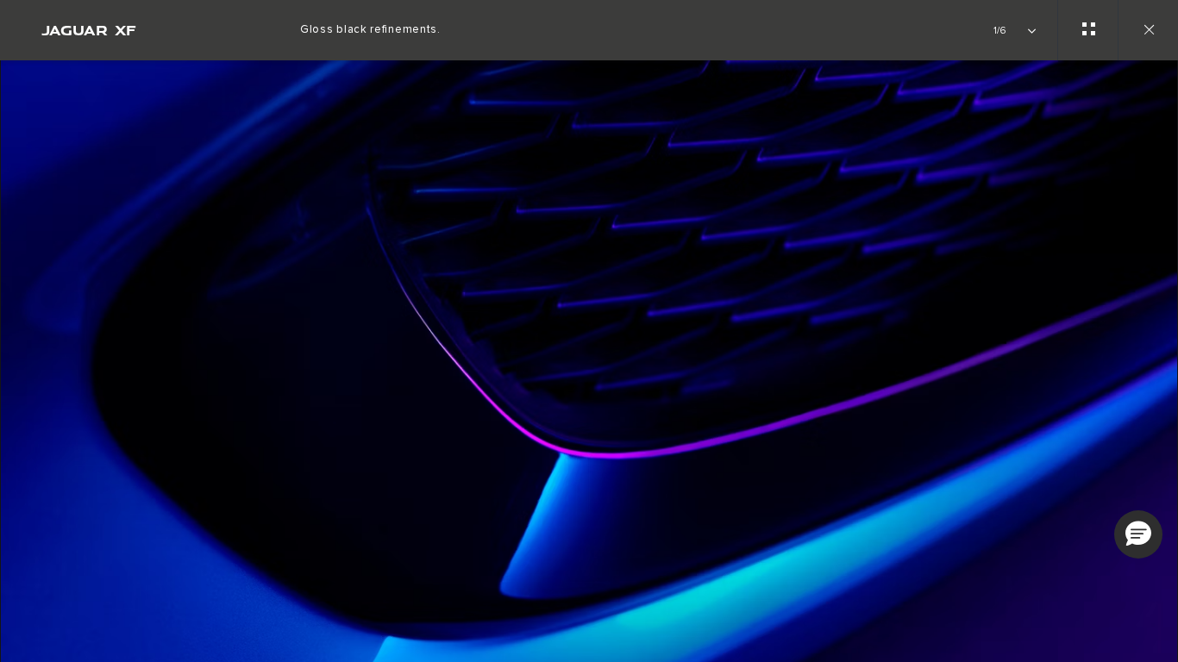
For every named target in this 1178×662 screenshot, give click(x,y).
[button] (1138, 534)
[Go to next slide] (1159, 351)
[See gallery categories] (1087, 30)
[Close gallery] (1148, 30)
